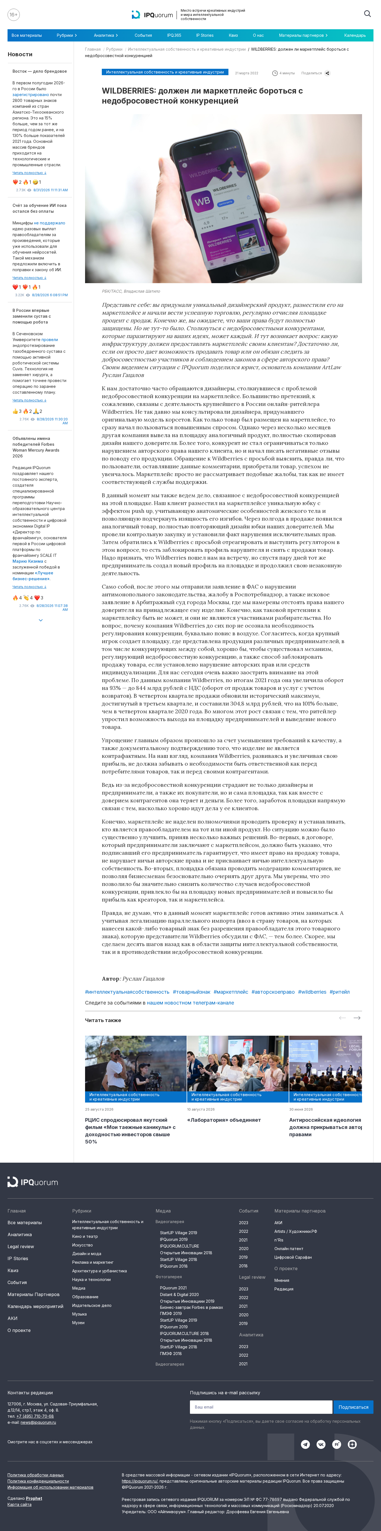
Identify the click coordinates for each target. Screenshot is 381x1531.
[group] (131, 1090)
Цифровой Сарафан (293, 1257)
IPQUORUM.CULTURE (179, 1246)
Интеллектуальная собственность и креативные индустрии (187, 49)
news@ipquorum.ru (38, 1422)
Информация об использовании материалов (50, 1487)
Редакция (283, 1289)
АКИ (13, 1318)
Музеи (78, 1322)
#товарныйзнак (191, 992)
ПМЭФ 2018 (171, 1353)
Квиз (233, 35)
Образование (85, 1296)
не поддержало (49, 223)
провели (50, 339)
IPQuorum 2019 (174, 1239)
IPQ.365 (174, 35)
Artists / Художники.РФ (295, 1231)
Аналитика (20, 1234)
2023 (243, 1222)
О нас (258, 35)
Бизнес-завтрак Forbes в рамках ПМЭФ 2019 (191, 1310)
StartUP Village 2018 (178, 1259)
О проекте (19, 1330)
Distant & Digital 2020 (179, 1294)
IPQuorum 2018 (174, 1266)
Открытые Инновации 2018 (186, 1252)
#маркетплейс (231, 992)
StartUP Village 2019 (178, 1232)
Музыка (79, 1314)
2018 (243, 1265)
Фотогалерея (169, 1276)
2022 (243, 1231)
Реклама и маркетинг (93, 1262)
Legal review (21, 1246)
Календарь (355, 35)
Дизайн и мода (86, 1253)
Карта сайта (20, 1504)
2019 (243, 1257)
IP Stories (205, 35)
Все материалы (27, 35)
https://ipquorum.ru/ (139, 1481)
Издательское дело (92, 1305)
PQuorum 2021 (173, 1287)
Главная (93, 49)
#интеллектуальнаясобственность (127, 992)
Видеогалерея (170, 1221)
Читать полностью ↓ (30, 173)
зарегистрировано (31, 94)
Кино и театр (85, 1236)
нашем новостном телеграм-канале (190, 1003)
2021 (243, 1240)
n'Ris (278, 1240)
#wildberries (312, 992)
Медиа (78, 1288)
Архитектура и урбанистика (99, 1270)
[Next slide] (357, 1018)
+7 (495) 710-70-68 (35, 1416)
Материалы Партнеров (34, 1294)
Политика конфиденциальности (38, 1481)
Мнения (281, 1280)
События (143, 35)
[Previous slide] (342, 1018)
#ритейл (340, 992)
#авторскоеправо (273, 992)
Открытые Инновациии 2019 (187, 1301)
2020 (244, 1248)
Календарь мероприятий (35, 1306)
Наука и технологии (91, 1279)
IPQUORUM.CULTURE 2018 (184, 1333)
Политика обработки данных (36, 1475)
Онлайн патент (288, 1248)
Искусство (82, 1245)
